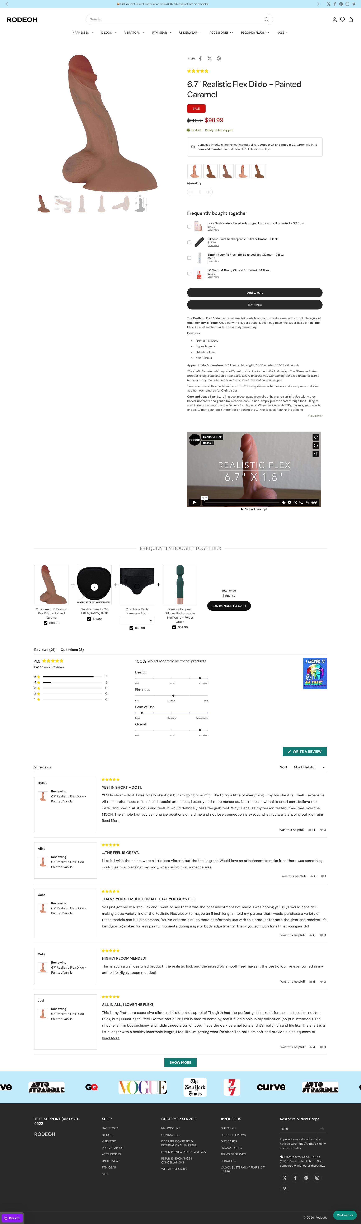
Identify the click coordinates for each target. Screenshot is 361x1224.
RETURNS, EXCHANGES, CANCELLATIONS (177, 1160)
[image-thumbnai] (43, 204)
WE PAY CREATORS (174, 1169)
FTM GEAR (159, 32)
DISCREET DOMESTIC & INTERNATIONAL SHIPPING (178, 1143)
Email (285, 1129)
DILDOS (106, 32)
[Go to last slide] (7, 4)
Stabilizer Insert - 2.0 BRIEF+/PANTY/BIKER (94, 611)
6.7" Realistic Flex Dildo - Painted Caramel (51, 613)
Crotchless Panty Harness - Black (137, 611)
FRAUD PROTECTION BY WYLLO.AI (183, 1152)
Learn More (213, 230)
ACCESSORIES (219, 32)
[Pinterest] (341, 3)
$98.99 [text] (54, 623)
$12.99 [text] (97, 619)
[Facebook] (335, 3)
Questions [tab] (72, 650)
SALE (280, 32)
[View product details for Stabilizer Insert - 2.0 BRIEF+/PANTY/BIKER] (94, 585)
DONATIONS (229, 1161)
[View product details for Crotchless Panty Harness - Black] (137, 585)
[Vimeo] (354, 3)
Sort (284, 767)
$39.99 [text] (140, 628)
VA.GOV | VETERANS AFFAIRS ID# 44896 (243, 1169)
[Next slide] (318, 4)
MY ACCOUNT (170, 1128)
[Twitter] (328, 3)
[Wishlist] (342, 19)
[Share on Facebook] (200, 58)
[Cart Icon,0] (350, 19)
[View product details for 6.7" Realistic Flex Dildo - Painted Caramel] (51, 585)
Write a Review (309, 752)
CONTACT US (170, 1135)
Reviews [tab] (45, 650)
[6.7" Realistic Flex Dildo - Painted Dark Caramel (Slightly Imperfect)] (259, 171)
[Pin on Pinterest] (218, 58)
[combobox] (137, 620)
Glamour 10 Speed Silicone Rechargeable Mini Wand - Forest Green (180, 615)
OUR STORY (228, 1128)
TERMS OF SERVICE (234, 1154)
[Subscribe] (322, 1129)
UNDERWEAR (188, 32)
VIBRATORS (132, 32)
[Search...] (266, 19)
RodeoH (320, 1218)
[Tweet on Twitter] (209, 58)
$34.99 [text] (183, 627)
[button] (207, 71)
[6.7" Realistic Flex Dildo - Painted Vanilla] (194, 171)
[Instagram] (347, 3)
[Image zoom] (104, 123)
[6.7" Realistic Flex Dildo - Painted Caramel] (226, 171)
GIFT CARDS (229, 1141)
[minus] (191, 192)
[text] (180, 548)
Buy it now (255, 305)
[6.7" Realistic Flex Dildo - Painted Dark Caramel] (210, 171)
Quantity (194, 183)
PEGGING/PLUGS (253, 32)
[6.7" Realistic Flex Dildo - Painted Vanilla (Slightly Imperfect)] (242, 171)
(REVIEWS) (315, 416)
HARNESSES (80, 32)
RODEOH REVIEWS (233, 1135)
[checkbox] (45, 623)
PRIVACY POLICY (231, 1148)
